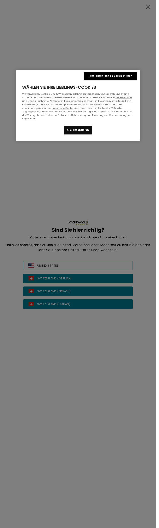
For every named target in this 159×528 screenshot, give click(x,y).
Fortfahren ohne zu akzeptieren (110, 76)
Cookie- (32, 101)
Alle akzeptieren (78, 130)
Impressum (29, 118)
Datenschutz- (124, 97)
